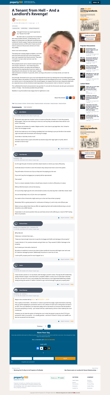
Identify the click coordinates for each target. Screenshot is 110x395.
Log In (65, 358)
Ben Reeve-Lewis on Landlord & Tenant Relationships (80, 370)
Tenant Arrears (54, 103)
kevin (33, 299)
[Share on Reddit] (74, 98)
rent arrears (47, 103)
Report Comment (65, 148)
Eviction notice (30, 103)
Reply (72, 148)
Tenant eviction (62, 103)
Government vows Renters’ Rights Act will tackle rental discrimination (92, 50)
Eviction (24, 103)
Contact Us (75, 388)
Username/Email (15, 356)
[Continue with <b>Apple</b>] (41, 348)
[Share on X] (70, 98)
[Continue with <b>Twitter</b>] (45, 348)
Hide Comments (28, 107)
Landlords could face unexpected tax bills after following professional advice (92, 97)
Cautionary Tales (15, 28)
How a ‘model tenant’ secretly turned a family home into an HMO (92, 67)
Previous (39, 326)
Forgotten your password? (28, 362)
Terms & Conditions (90, 381)
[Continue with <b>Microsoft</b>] (49, 348)
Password (35, 356)
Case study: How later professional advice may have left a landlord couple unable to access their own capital (92, 107)
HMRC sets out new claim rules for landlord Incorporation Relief (92, 88)
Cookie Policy (90, 386)
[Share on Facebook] (67, 98)
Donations (75, 386)
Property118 (42, 392)
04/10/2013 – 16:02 (43, 299)
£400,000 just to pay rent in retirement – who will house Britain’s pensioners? (92, 75)
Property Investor (39, 103)
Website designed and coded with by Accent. (68, 392)
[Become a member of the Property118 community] (89, 19)
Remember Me (16, 362)
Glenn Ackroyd (22, 20)
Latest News (75, 380)
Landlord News (24, 28)
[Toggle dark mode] (89, 2)
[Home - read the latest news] (49, 2)
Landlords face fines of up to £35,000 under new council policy (92, 117)
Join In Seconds (50, 339)
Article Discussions (75, 383)
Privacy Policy (90, 384)
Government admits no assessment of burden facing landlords (92, 59)
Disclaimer (89, 388)
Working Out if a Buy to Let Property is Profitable (28, 370)
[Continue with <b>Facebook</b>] (37, 348)
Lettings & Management (34, 28)
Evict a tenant (18, 103)
